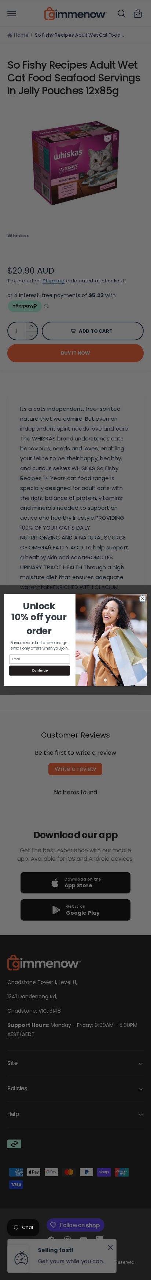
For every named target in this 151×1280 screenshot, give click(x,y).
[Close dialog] (142, 598)
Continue (40, 670)
